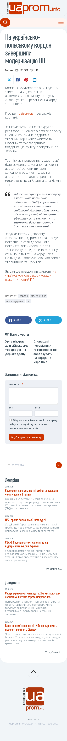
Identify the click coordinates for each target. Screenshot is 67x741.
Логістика (9, 70)
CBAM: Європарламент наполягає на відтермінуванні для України (26, 544)
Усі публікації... (53, 652)
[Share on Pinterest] (26, 79)
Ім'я (11, 407)
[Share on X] (9, 79)
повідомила (25, 113)
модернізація (38, 295)
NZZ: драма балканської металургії (25, 520)
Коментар (16, 384)
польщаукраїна (15, 301)
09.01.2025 (23, 70)
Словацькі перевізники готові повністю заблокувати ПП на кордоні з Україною (46, 351)
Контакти (33, 719)
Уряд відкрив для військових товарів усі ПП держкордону (16, 347)
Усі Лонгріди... (54, 568)
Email (38, 407)
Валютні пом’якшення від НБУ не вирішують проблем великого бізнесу (31, 628)
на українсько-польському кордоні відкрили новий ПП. (30, 275)
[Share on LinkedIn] (34, 79)
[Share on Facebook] (17, 79)
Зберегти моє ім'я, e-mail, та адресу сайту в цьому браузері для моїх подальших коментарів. (33, 424)
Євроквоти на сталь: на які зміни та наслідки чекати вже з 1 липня (31, 493)
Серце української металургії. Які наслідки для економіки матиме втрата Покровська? (32, 595)
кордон (24, 295)
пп (28, 301)
